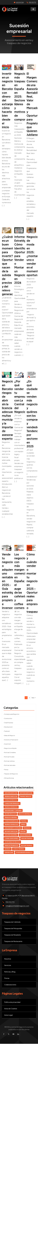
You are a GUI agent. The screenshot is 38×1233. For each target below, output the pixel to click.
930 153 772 (32, 2)
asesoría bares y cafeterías (13, 810)
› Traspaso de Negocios (11, 774)
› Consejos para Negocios (11, 714)
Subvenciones (9, 852)
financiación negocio (11, 845)
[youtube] (13, 1034)
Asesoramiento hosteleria (13, 828)
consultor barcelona (12, 821)
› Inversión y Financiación (11, 740)
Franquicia (27, 828)
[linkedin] (18, 1034)
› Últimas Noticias (9, 778)
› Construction (8, 718)
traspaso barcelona (11, 796)
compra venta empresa (12, 838)
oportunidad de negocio (12, 842)
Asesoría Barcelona (11, 793)
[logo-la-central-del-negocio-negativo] (9, 7)
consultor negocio (11, 800)
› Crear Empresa (8, 722)
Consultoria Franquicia (12, 803)
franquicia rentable (11, 817)
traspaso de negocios (11, 824)
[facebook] (4, 1034)
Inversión (8, 849)
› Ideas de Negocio (9, 735)
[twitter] (9, 1034)
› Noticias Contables (10, 752)
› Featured (7, 731)
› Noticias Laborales (9, 765)
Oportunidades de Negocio (24, 852)
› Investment (7, 744)
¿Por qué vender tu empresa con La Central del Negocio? (20, 396)
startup (23, 824)
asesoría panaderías (11, 835)
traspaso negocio (25, 796)
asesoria (23, 831)
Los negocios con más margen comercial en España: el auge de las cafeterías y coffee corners (21, 581)
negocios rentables (25, 814)
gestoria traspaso (26, 845)
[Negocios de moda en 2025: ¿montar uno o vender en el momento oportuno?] (31, 230)
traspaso (24, 821)
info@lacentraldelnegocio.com (17, 906)
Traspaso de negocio (11, 807)
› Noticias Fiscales (9, 757)
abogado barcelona (11, 831)
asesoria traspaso (27, 838)
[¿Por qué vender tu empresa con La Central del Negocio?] (19, 375)
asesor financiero (25, 835)
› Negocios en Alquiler (10, 748)
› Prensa (6, 769)
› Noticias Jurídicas (9, 761)
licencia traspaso (18, 849)
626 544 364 (20, 2)
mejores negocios (10, 814)
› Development (8, 727)
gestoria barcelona (26, 793)
